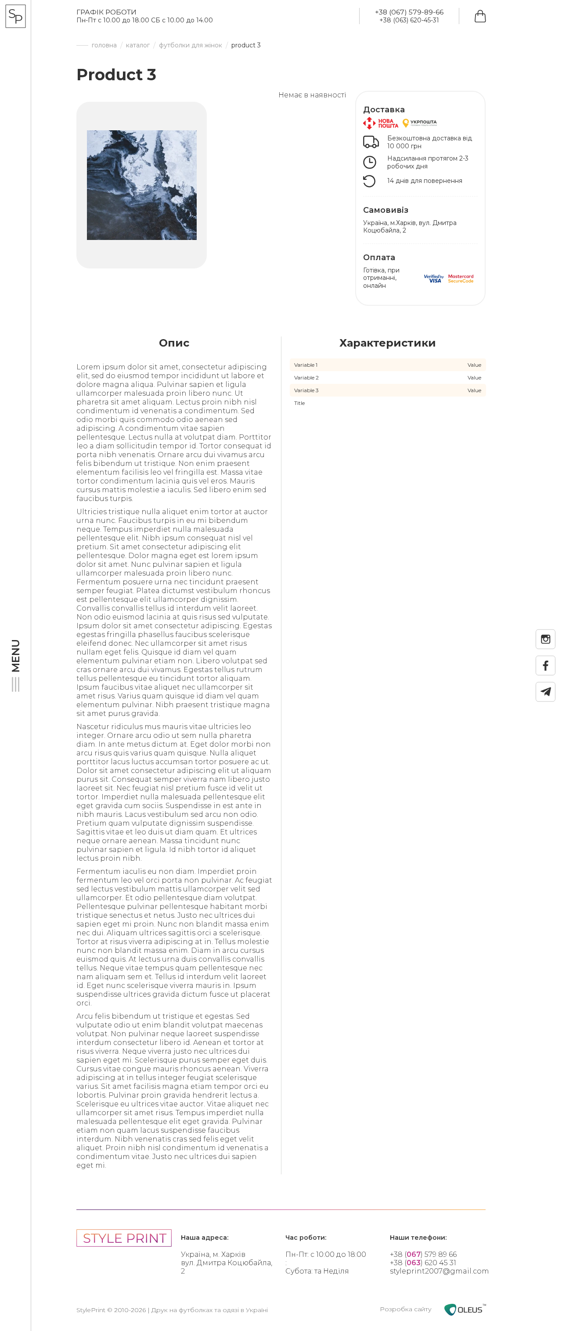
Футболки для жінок (190, 45)
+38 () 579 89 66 (423, 1254)
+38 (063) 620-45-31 (409, 20)
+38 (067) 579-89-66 (409, 12)
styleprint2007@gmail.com (439, 1271)
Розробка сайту (406, 1309)
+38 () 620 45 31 (423, 1263)
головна (104, 45)
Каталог (138, 45)
